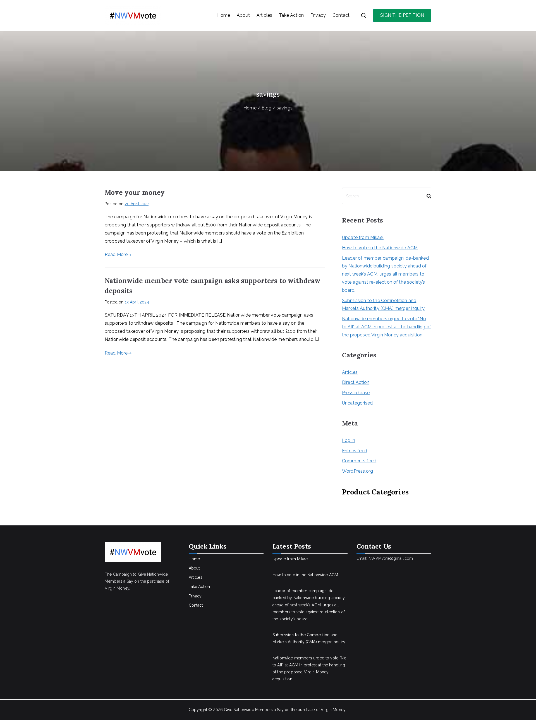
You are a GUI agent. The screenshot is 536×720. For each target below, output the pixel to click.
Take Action (291, 15)
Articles (264, 15)
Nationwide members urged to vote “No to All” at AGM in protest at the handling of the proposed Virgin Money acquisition (386, 327)
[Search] (426, 196)
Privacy (318, 15)
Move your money (135, 192)
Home (223, 15)
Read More (116, 254)
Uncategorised (357, 403)
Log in (348, 440)
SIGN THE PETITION (402, 15)
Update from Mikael (363, 237)
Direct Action (355, 382)
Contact (341, 15)
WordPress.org (357, 471)
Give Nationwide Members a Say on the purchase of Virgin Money (284, 709)
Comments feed (359, 460)
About (243, 15)
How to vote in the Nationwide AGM (380, 247)
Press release (356, 392)
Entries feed (354, 450)
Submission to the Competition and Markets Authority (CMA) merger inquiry (383, 304)
